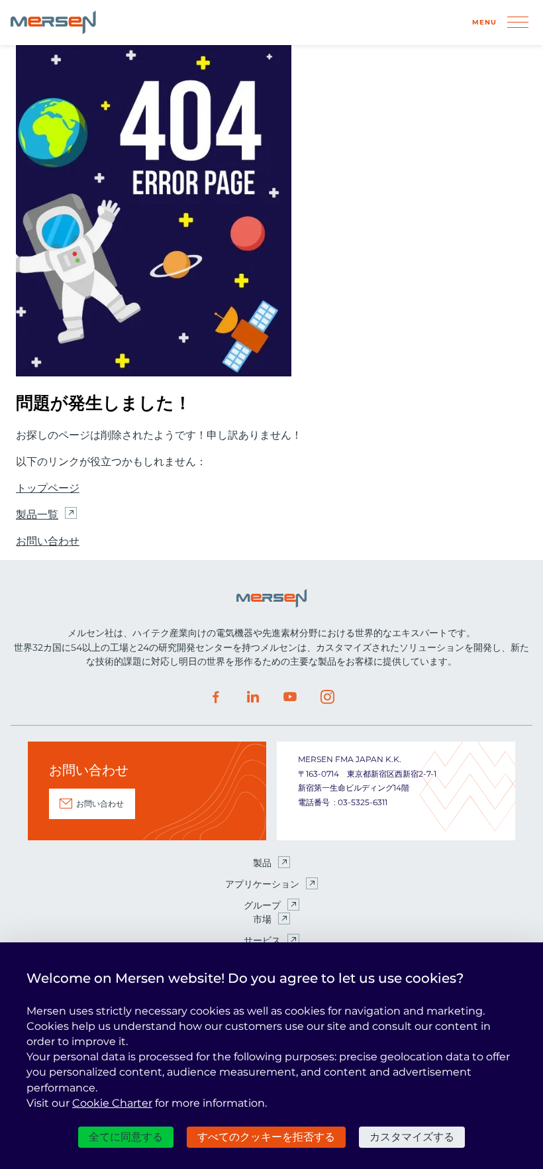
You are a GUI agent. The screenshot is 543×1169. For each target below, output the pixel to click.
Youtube (290, 697)
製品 (262, 863)
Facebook (216, 697)
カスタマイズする (412, 1137)
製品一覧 (37, 514)
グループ (262, 905)
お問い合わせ (47, 541)
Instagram (327, 697)
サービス (262, 940)
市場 (262, 919)
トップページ (47, 488)
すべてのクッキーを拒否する (266, 1137)
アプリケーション (262, 884)
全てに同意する (126, 1137)
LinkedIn (253, 697)
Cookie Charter (112, 1103)
